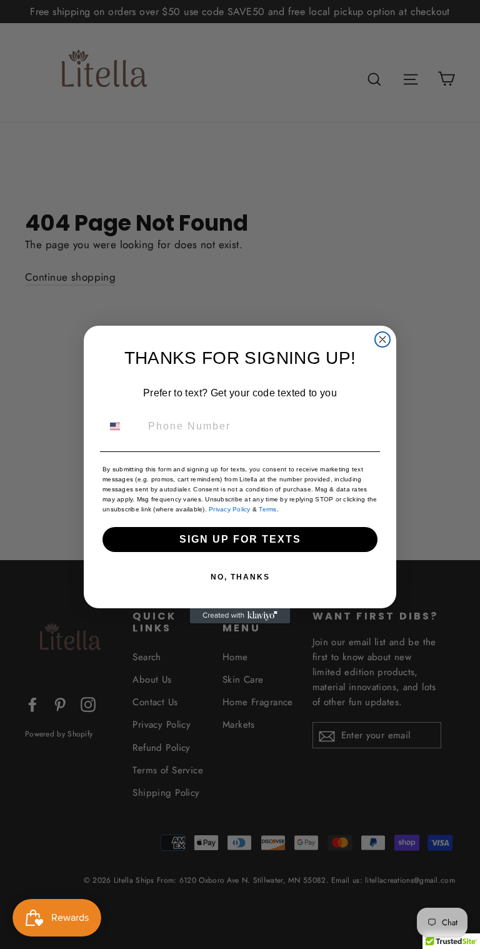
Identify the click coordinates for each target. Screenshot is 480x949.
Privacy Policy (230, 509)
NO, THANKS (240, 577)
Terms (267, 509)
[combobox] (122, 426)
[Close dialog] (382, 339)
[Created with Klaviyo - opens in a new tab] (240, 615)
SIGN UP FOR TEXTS (240, 539)
